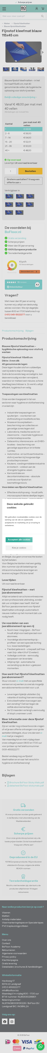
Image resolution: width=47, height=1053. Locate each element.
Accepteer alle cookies (19, 540)
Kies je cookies (19, 548)
